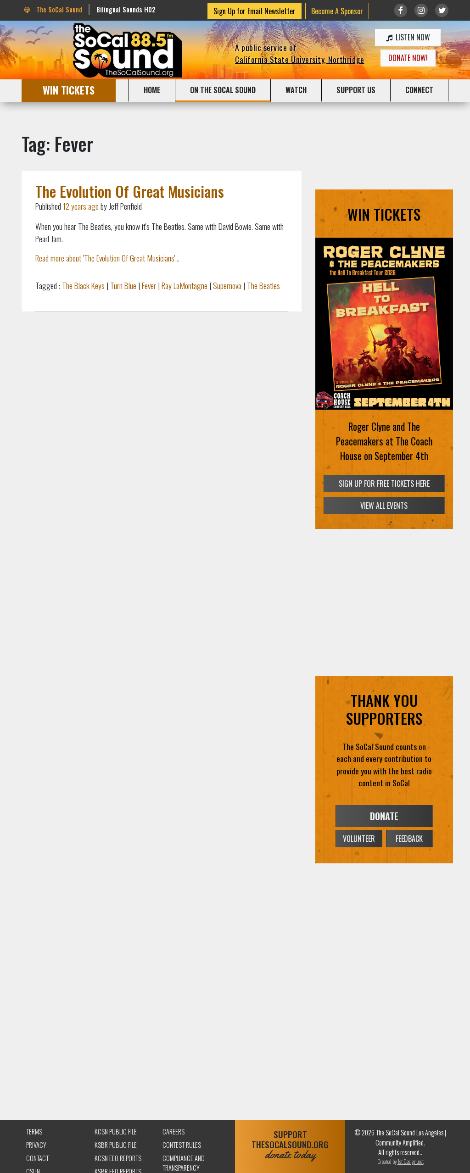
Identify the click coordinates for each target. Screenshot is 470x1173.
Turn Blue (123, 285)
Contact (37, 1158)
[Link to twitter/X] (441, 10)
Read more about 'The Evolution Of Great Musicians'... (107, 258)
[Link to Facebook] (401, 10)
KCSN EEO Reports (118, 1158)
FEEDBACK (409, 838)
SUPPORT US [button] (355, 89)
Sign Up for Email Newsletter (254, 11)
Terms (34, 1131)
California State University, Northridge (299, 59)
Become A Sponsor (337, 11)
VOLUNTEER (359, 838)
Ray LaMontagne (184, 285)
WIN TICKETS (69, 89)
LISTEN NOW (412, 37)
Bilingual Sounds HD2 (126, 9)
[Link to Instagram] (421, 10)
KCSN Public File (116, 1131)
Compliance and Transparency (183, 1163)
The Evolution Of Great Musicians (129, 191)
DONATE (384, 816)
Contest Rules (181, 1145)
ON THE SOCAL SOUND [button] (223, 89)
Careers (173, 1131)
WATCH (296, 89)
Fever (149, 285)
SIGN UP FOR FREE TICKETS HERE (384, 483)
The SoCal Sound (58, 9)
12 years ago (81, 206)
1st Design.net (410, 1161)
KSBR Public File (116, 1145)
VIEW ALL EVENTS (384, 505)
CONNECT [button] (419, 89)
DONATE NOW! (408, 57)
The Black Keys (83, 285)
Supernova (227, 285)
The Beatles (263, 285)
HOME (152, 89)
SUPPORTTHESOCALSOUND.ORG (290, 1145)
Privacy (36, 1145)
